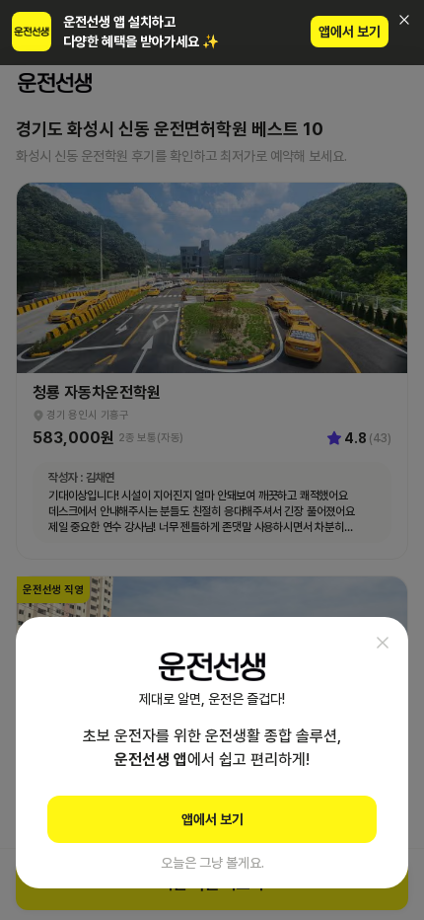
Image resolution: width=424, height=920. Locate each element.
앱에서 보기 (349, 31)
